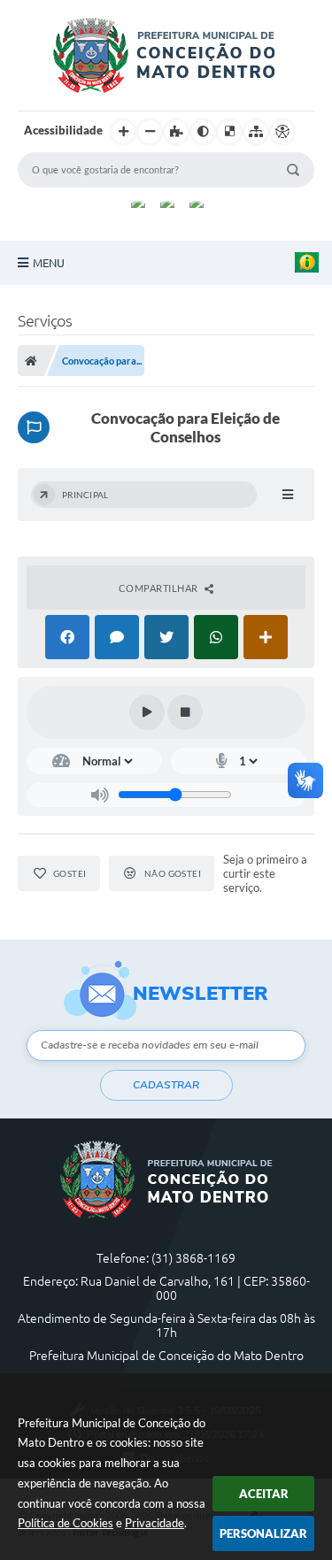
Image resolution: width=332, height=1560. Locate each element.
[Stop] (185, 712)
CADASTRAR (166, 1085)
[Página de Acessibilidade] (282, 131)
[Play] (147, 712)
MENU (49, 263)
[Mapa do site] (255, 131)
